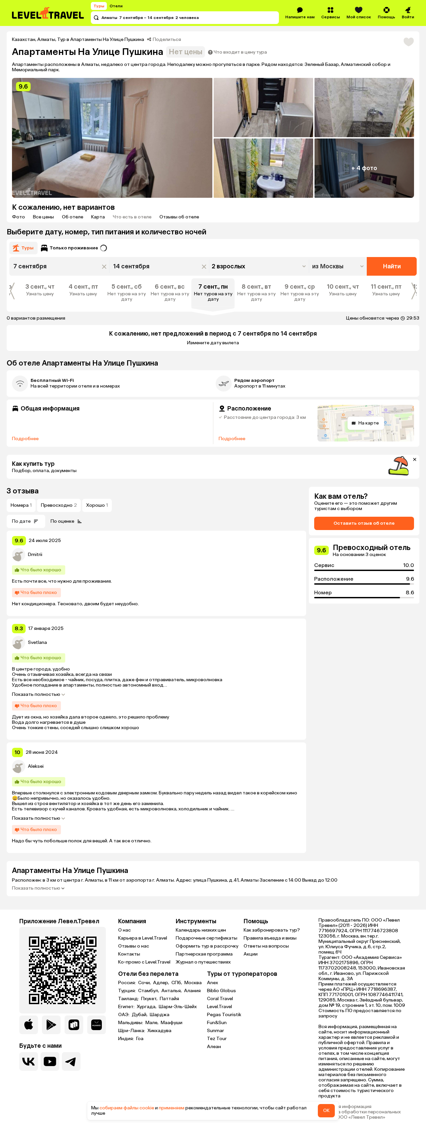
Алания (192, 990)
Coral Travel (220, 998)
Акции (251, 954)
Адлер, (161, 983)
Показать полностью (36, 694)
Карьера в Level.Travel (142, 938)
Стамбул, (149, 990)
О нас (124, 930)
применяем (171, 1108)
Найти (392, 266)
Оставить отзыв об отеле (364, 523)
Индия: (126, 1038)
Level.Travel (219, 1006)
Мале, (152, 1022)
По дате (21, 521)
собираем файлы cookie (127, 1108)
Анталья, (172, 990)
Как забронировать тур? (272, 930)
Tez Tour (217, 1038)
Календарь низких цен (201, 930)
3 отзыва (23, 490)
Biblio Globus (221, 990)
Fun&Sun (217, 1022)
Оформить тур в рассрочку (207, 946)
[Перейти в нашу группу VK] (28, 1061)
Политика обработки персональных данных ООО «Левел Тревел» (360, 1114)
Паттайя (169, 998)
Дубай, (140, 1014)
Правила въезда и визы (270, 938)
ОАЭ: (124, 1014)
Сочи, (145, 983)
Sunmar (215, 1030)
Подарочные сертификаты (206, 938)
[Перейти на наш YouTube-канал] (50, 1061)
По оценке (62, 521)
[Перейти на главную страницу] (48, 13)
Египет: (126, 1006)
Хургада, (147, 1006)
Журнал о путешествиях (203, 962)
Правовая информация (345, 1106)
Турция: (127, 990)
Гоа (139, 1038)
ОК (326, 1110)
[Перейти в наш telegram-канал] (71, 1061)
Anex (212, 983)
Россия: (127, 983)
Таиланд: (129, 998)
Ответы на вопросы (266, 946)
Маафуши (171, 1022)
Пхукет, (149, 998)
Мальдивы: (131, 1022)
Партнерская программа (204, 954)
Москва (193, 983)
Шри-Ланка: (132, 1030)
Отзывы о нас (133, 946)
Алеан (214, 1046)
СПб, (177, 983)
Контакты (129, 954)
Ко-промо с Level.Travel (144, 962)
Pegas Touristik (224, 1014)
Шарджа (159, 1014)
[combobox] (338, 266)
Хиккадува (159, 1030)
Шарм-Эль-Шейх (178, 1006)
